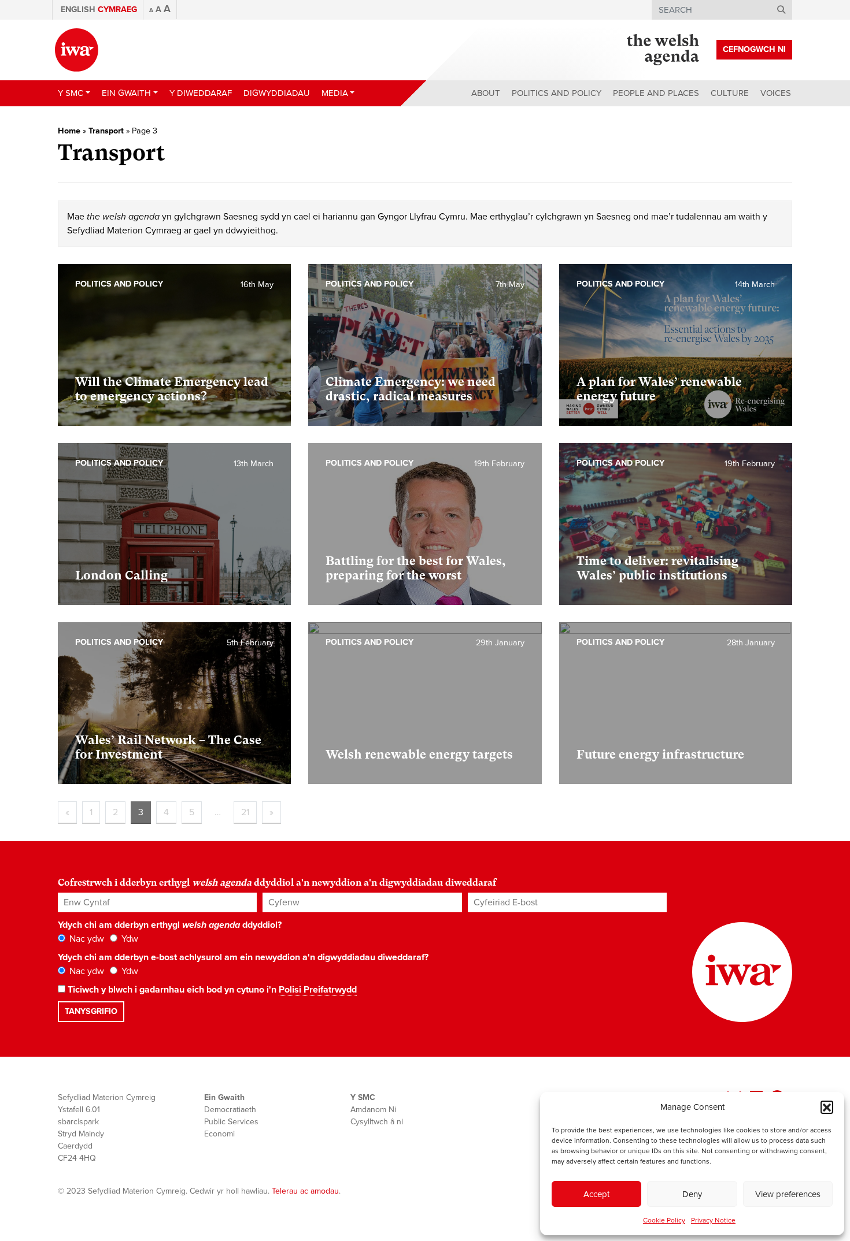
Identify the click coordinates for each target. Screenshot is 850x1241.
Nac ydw (85, 939)
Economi (219, 1134)
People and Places (656, 93)
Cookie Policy (664, 1220)
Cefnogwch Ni (754, 49)
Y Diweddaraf (200, 93)
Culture (730, 93)
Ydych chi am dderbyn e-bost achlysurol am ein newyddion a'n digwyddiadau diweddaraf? (243, 957)
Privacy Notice (713, 1220)
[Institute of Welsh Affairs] (76, 50)
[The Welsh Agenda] (663, 49)
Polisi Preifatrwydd (318, 989)
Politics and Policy (556, 93)
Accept (596, 1194)
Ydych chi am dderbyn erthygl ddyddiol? (170, 925)
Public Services (231, 1122)
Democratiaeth (230, 1109)
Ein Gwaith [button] (126, 93)
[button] (827, 1107)
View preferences (788, 1194)
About (485, 93)
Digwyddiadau (276, 93)
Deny (692, 1194)
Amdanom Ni (373, 1109)
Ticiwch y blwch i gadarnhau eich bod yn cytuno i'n (211, 989)
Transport (106, 131)
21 (245, 812)
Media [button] (334, 93)
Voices (775, 93)
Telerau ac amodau (305, 1191)
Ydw (128, 939)
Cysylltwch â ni (376, 1122)
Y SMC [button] (70, 93)
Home (69, 131)
